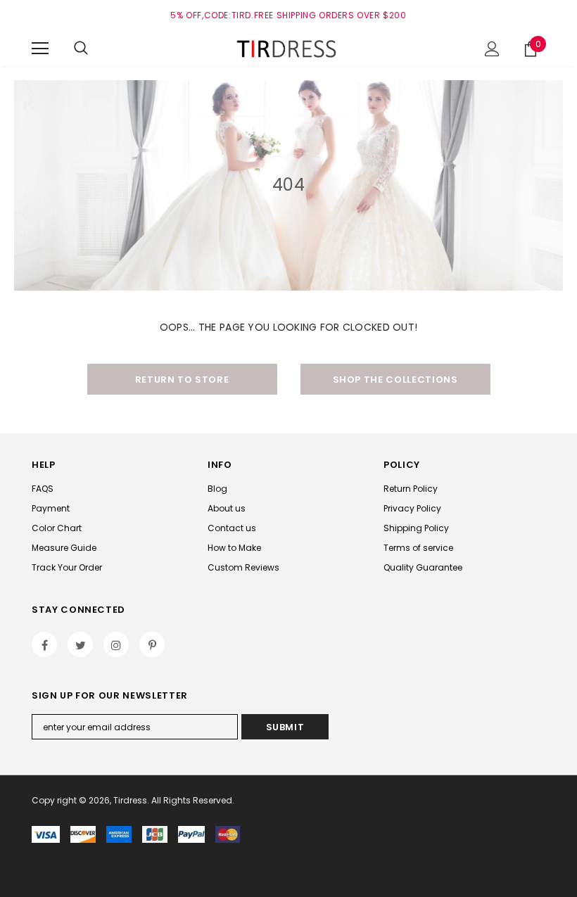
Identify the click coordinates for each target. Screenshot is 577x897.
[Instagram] (116, 644)
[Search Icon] (81, 49)
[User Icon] (492, 49)
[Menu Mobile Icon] (40, 48)
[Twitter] (80, 644)
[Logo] (288, 48)
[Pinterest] (152, 644)
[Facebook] (44, 644)
